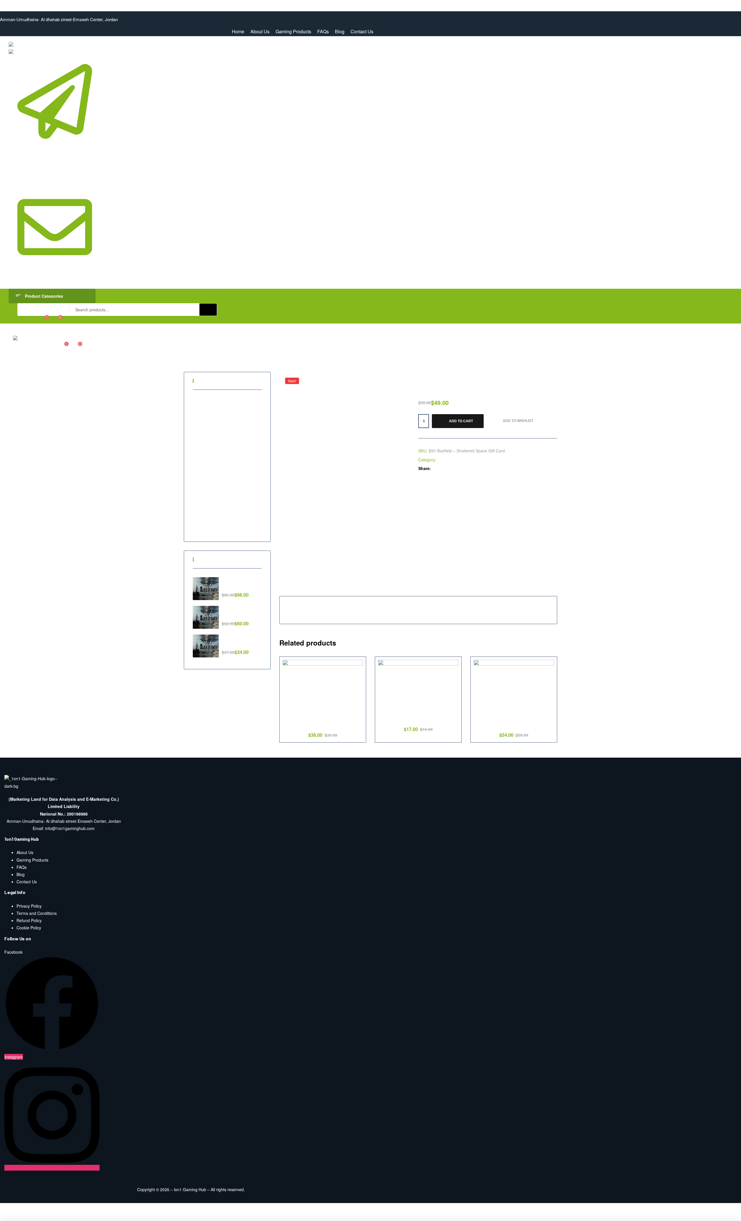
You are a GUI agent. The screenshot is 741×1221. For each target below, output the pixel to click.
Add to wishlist (518, 421)
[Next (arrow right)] (33, 1217)
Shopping (207, 496)
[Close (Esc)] (10, 1208)
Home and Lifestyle (216, 447)
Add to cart (461, 421)
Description (295, 589)
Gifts (203, 437)
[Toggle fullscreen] (56, 1208)
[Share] (33, 1208)
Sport (204, 506)
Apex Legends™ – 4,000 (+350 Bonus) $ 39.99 (322, 722)
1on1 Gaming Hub (17, 3)
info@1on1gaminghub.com (54, 276)
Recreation (209, 477)
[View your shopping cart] (56, 319)
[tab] (295, 589)
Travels (205, 516)
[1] (42, 319)
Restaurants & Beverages (222, 486)
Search (208, 310)
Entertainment (212, 408)
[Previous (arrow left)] (10, 1217)
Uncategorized (212, 526)
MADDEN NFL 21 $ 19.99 (418, 719)
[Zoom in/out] (78, 1208)
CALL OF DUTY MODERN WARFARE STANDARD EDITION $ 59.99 (513, 722)
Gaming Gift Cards (216, 428)
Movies (205, 467)
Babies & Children (215, 398)
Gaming (444, 460)
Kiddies (205, 457)
